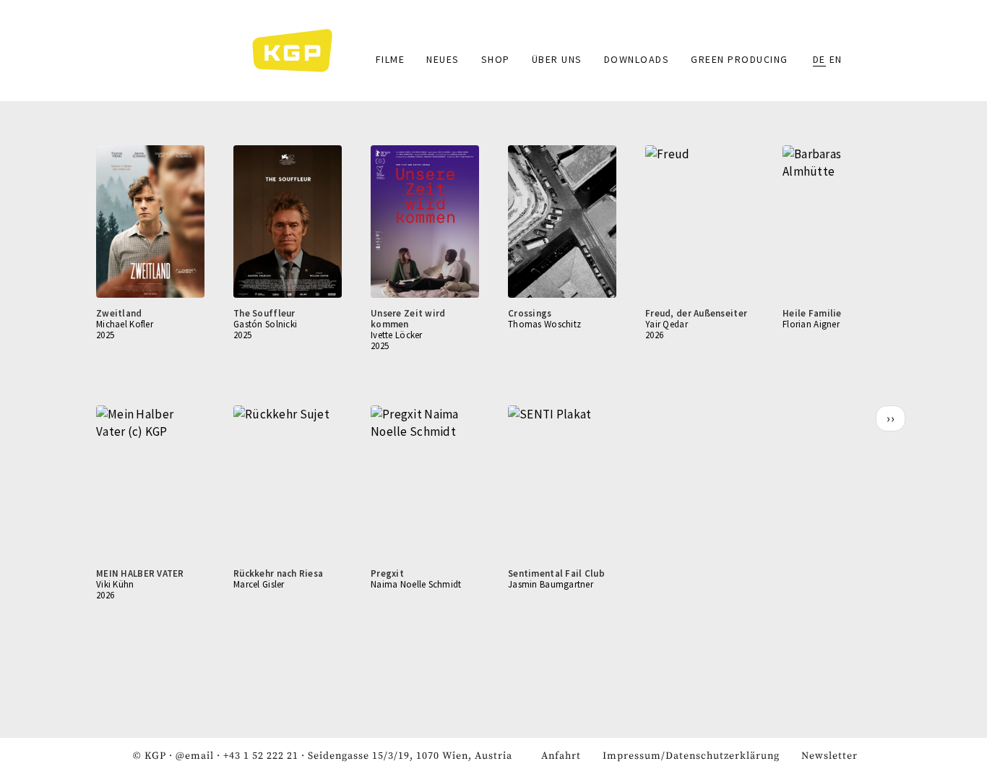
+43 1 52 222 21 (260, 755)
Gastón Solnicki (265, 324)
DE (819, 59)
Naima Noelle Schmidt (416, 584)
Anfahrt (561, 755)
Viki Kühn (115, 584)
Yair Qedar (666, 324)
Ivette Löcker (397, 335)
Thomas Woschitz (544, 324)
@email (195, 755)
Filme (390, 59)
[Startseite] (299, 50)
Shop (495, 59)
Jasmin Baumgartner (550, 584)
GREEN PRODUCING (739, 59)
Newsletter (829, 755)
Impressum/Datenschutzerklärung (691, 755)
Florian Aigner (811, 324)
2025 (105, 335)
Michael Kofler (124, 324)
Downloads (637, 59)
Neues (443, 59)
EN (835, 59)
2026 (654, 335)
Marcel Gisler (259, 584)
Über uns (557, 59)
